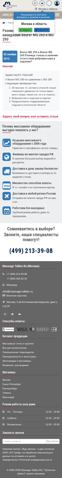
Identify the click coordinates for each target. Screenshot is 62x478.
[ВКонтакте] (42, 3)
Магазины (8, 372)
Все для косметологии (14, 348)
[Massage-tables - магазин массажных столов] (10, 5)
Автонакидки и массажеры (16, 361)
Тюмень (6, 393)
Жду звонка (53, 441)
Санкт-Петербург (11, 384)
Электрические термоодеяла (18, 352)
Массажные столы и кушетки (18, 343)
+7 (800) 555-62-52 (17, 278)
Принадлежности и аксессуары (19, 356)
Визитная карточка (16, 295)
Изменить (42, 30)
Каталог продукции (14, 336)
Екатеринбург (9, 388)
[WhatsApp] (35, 3)
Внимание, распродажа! (15, 365)
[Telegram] (49, 3)
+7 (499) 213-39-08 (16, 274)
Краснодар (8, 397)
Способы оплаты (13, 321)
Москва (6, 380)
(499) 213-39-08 (12, 14)
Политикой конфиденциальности (35, 460)
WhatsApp (11, 285)
